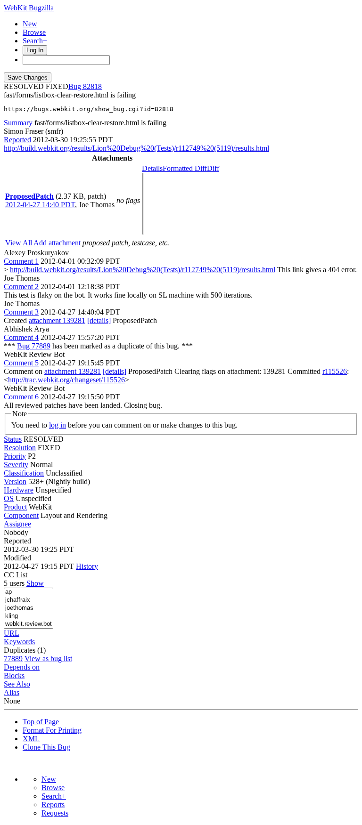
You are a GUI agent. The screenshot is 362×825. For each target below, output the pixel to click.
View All (18, 243)
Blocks (14, 675)
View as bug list (48, 659)
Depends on (22, 667)
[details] (99, 320)
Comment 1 (21, 261)
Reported (17, 140)
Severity (16, 465)
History (87, 566)
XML (31, 739)
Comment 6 (21, 397)
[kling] (28, 616)
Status (13, 439)
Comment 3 (21, 312)
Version (15, 481)
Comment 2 (21, 287)
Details (152, 168)
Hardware (18, 490)
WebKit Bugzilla (29, 8)
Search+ (35, 41)
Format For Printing (52, 730)
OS (9, 498)
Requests (54, 813)
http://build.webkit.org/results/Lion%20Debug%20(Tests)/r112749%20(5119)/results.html (136, 148)
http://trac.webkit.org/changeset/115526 (66, 380)
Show (35, 583)
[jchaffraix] (28, 600)
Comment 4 (21, 337)
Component (21, 515)
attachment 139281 (57, 320)
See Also (17, 684)
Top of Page (41, 722)
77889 (13, 659)
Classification (24, 473)
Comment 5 (21, 363)
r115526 (334, 371)
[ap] (28, 592)
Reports (53, 805)
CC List (15, 575)
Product (15, 507)
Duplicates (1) (25, 650)
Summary (18, 123)
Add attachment (57, 243)
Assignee (17, 524)
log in (57, 425)
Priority (15, 456)
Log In (34, 50)
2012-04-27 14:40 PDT (40, 205)
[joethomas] (28, 608)
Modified (17, 558)
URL (11, 633)
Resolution (20, 448)
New (30, 24)
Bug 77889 (33, 346)
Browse (34, 32)
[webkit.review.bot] (28, 624)
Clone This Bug (46, 747)
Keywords (19, 642)
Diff (213, 168)
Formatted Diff (185, 168)
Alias (11, 692)
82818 (92, 86)
